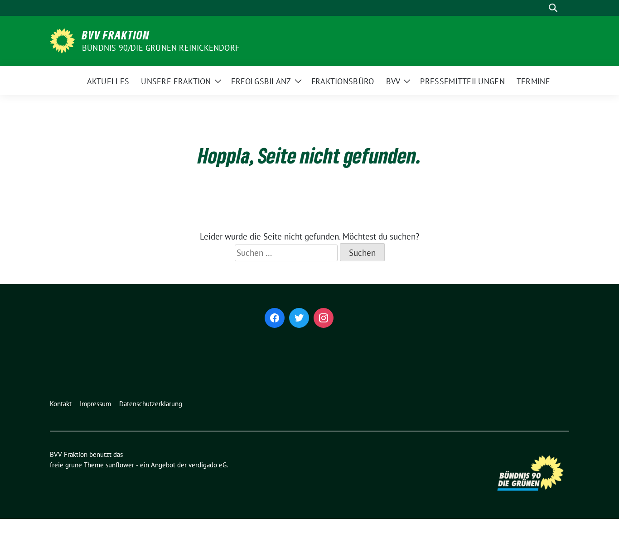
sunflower (120, 465)
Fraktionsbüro (342, 81)
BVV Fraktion (116, 35)
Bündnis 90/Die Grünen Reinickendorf (160, 48)
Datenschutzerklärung (150, 403)
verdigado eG (208, 465)
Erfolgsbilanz (261, 81)
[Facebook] (274, 318)
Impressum (95, 403)
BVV (393, 81)
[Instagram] (323, 318)
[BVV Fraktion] (62, 39)
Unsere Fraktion (176, 81)
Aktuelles (108, 81)
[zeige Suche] (553, 8)
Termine (533, 81)
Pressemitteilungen (462, 81)
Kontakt (61, 403)
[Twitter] (299, 318)
